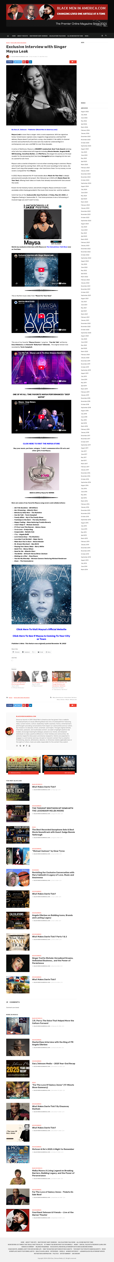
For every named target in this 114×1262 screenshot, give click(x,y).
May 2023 (84, 233)
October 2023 (85, 217)
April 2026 (84, 124)
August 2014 (84, 560)
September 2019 (86, 370)
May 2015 (84, 532)
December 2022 (85, 248)
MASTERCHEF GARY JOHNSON (38, 36)
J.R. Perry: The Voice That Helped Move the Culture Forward (53, 1022)
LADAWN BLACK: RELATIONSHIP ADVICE (92, 1251)
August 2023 (85, 224)
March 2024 (84, 202)
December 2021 (85, 286)
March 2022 (84, 277)
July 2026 (84, 115)
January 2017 (85, 470)
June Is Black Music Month (39, 682)
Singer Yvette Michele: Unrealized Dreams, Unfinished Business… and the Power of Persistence (52, 960)
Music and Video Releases (18, 42)
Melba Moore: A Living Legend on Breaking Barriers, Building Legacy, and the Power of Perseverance (53, 1173)
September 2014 (86, 557)
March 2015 (84, 538)
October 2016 (85, 479)
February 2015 (85, 541)
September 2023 (86, 220)
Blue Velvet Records (58, 697)
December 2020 (85, 323)
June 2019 (84, 379)
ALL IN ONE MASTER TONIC (75, 36)
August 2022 (85, 261)
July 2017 (84, 451)
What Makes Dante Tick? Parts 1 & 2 (49, 937)
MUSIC (104, 1249)
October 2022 (85, 255)
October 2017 (85, 442)
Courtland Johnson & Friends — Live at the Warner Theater (53, 1213)
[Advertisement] (94, 72)
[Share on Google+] (23, 61)
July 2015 (84, 526)
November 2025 (85, 139)
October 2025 (85, 143)
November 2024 (85, 177)
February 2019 (85, 392)
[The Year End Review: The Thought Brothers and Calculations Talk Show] (61, 676)
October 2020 (85, 329)
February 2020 (85, 354)
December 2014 (85, 548)
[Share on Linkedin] (30, 61)
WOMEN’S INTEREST (72, 1251)
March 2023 (84, 239)
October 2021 (85, 292)
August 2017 (84, 448)
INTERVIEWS (54, 1251)
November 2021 (85, 289)
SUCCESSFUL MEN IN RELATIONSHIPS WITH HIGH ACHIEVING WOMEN (71, 1247)
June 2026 (84, 118)
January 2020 (85, 358)
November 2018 (85, 401)
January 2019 (85, 395)
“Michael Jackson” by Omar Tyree (48, 851)
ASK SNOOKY (76, 1253)
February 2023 (85, 242)
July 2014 (84, 563)
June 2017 (84, 454)
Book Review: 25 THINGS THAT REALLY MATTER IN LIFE (25, 1244)
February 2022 (85, 280)
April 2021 (84, 311)
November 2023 (85, 214)
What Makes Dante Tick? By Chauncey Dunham (50, 1107)
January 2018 (85, 432)
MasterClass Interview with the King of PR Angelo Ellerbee (52, 1043)
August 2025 (85, 149)
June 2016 (84, 491)
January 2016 (85, 507)
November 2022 (85, 252)
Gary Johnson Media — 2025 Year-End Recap (53, 1063)
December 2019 (85, 361)
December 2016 (85, 473)
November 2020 (85, 326)
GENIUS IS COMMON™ (27, 1247)
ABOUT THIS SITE (22, 36)
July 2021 (84, 301)
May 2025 (84, 158)
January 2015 (85, 544)
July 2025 (84, 152)
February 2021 (85, 317)
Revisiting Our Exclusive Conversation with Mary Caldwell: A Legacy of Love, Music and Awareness (53, 875)
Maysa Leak (74, 699)
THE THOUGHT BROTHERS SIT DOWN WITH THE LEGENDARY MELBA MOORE (52, 809)
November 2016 (85, 476)
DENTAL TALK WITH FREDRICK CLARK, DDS (93, 1244)
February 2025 (85, 167)
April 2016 (84, 498)
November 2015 (85, 513)
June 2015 (84, 529)
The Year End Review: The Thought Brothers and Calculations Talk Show (59, 684)
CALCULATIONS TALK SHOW (57, 36)
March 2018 (84, 426)
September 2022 (86, 258)
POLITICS (56, 1253)
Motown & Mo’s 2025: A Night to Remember (53, 1149)
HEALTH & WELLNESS (42, 1251)
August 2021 (84, 298)
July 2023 (84, 227)
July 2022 (84, 264)
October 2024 (85, 180)
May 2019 (84, 382)
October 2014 (85, 554)
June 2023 (84, 230)
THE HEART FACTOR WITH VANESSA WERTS (87, 1249)
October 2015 (85, 516)
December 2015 (85, 510)
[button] (41, 224)
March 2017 (84, 463)
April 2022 (84, 273)
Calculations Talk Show (71, 697)
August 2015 (84, 523)
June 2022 (84, 267)
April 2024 (84, 199)
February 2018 (85, 429)
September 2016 (86, 482)
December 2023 (85, 211)
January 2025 (85, 171)
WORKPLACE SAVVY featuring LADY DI (21, 1251)
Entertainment (36, 805)
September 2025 (86, 146)
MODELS (62, 1251)
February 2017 (85, 467)
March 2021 (84, 314)
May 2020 (84, 345)
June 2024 (84, 192)
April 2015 (84, 535)
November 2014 (85, 551)
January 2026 (85, 133)
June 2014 (84, 566)
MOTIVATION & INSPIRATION (42, 1253)
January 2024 (85, 208)
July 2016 (84, 488)
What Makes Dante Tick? (44, 787)
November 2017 (85, 439)
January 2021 (85, 320)
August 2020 (85, 336)
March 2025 (84, 164)
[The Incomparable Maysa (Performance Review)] (21, 676)
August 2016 (84, 485)
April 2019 (84, 386)
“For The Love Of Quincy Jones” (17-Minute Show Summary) (53, 1086)
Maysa (67, 699)
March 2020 (84, 351)
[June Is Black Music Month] (41, 676)
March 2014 (84, 569)
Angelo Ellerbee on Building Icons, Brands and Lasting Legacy (52, 916)
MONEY (76, 1244)
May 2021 (84, 308)
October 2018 (85, 404)
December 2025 (85, 136)
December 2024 (85, 174)
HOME (14, 36)
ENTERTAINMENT (65, 1253)
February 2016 (85, 504)
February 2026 (85, 130)
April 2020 (84, 348)
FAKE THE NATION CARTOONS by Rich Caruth (57, 1249)
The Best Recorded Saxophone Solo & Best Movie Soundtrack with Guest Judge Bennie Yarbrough (53, 832)
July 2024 (84, 189)
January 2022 (85, 283)
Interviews (35, 869)
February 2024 (85, 205)
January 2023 (85, 245)
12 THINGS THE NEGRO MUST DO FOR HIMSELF (58, 1244)
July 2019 (84, 376)
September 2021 (86, 295)
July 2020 (84, 339)
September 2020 (86, 333)
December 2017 (85, 435)
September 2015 (86, 520)
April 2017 (84, 460)
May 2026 (84, 121)
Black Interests (37, 784)
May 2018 (84, 420)
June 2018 (84, 417)
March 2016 (84, 501)
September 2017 (86, 445)
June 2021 (84, 305)
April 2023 (84, 236)
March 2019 (84, 389)
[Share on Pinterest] (27, 61)
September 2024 (86, 183)
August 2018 (84, 410)
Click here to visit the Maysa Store (41, 444)
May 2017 (83, 457)
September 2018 (86, 407)
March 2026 (84, 127)
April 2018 (84, 423)
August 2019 (84, 373)
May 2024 (84, 196)
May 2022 (84, 270)
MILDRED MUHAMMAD (42, 1247)
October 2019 (85, 367)
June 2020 (84, 342)
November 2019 (85, 364)
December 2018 (85, 398)
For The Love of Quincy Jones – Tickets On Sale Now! (52, 1193)
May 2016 (84, 495)
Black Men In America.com (20, 56)
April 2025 (84, 161)
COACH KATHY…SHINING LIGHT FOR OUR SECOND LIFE (25, 1249)
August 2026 (85, 111)
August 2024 (85, 186)
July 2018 (84, 414)
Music (8, 42)
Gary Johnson (61, 699)
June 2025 (84, 155)
